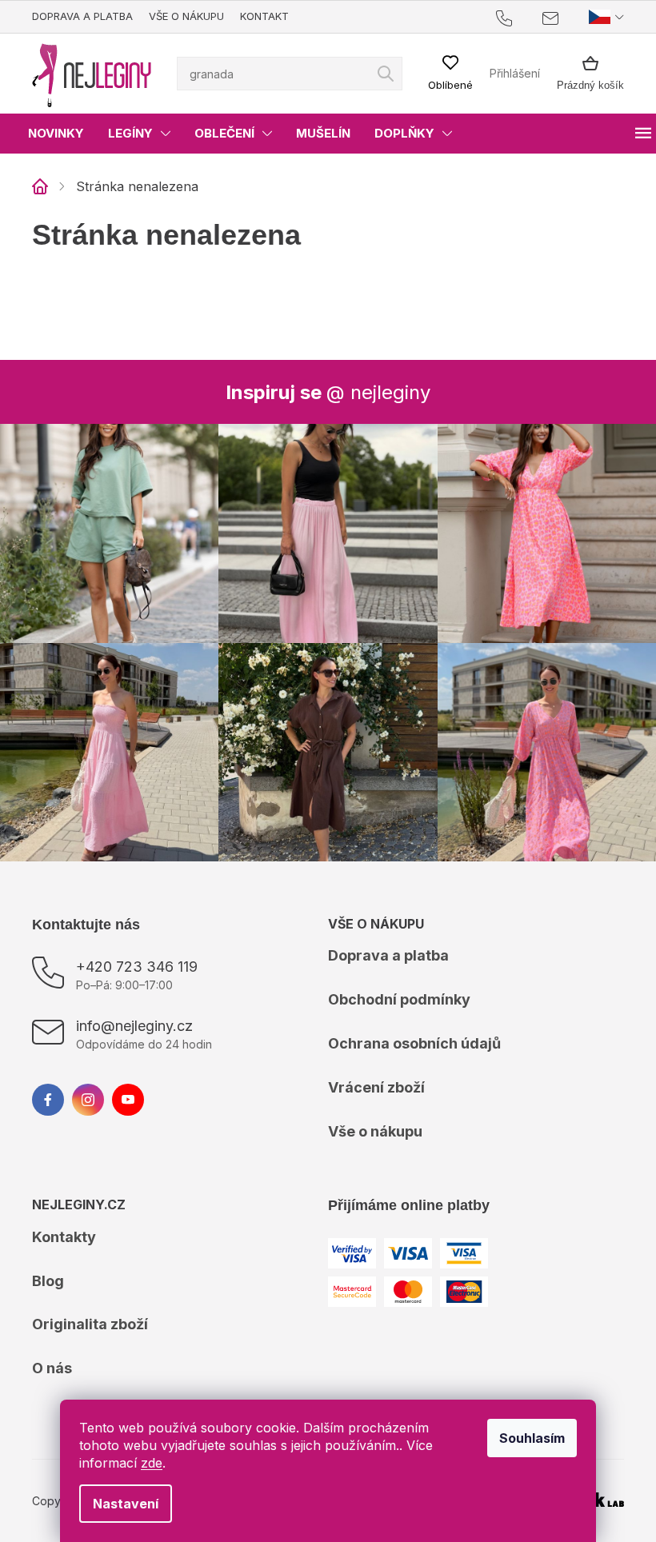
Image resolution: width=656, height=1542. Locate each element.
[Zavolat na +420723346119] (507, 17)
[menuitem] (56, 134)
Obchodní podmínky (393, 991)
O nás (52, 1360)
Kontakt (264, 16)
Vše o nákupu (186, 16)
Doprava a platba (82, 16)
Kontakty (64, 1228)
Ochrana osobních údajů (408, 1035)
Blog (48, 1272)
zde (146, 1463)
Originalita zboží (90, 1316)
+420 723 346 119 (137, 958)
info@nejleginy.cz (134, 1017)
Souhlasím (526, 1438)
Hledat (380, 74)
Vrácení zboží (370, 1079)
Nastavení (120, 1504)
